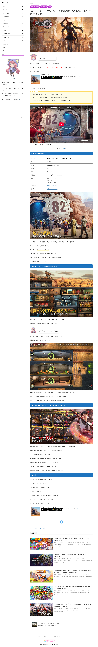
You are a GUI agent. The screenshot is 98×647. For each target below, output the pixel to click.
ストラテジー (43, 528)
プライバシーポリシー (47, 636)
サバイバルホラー (35, 528)
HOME (39, 636)
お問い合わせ (57, 636)
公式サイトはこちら (52, 185)
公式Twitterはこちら (52, 189)
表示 (64, 148)
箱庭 (47, 528)
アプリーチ (78, 76)
